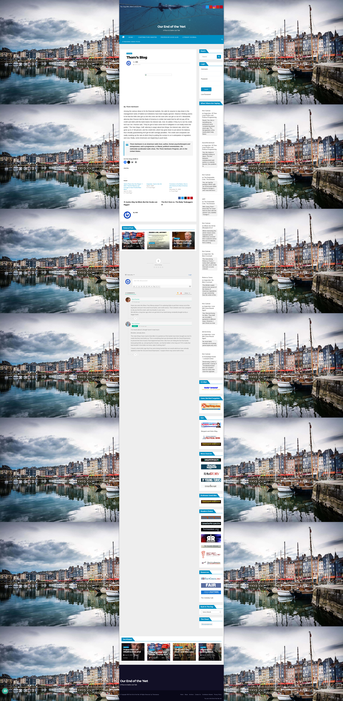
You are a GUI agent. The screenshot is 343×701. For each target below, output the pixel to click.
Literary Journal (189, 37)
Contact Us (198, 694)
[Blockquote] (149, 286)
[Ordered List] (144, 286)
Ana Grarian (135, 299)
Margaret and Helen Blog (209, 431)
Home (131, 37)
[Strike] (141, 286)
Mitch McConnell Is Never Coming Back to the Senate (183, 244)
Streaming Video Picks (131, 42)
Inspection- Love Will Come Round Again (208, 308)
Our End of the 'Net (171, 26)
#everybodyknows (207, 624)
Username (204, 69)
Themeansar (155, 694)
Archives (191, 694)
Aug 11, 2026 (206, 655)
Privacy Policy (218, 694)
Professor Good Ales (170, 37)
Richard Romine (178, 647)
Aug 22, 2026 (129, 246)
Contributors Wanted (147, 37)
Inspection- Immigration (206, 650)
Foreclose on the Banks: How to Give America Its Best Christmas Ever (178, 185)
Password (204, 79)
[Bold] (134, 286)
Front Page (129, 53)
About (186, 694)
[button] (222, 39)
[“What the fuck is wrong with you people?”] (211, 388)
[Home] (123, 37)
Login (190, 274)
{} (156, 286)
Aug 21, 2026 (180, 655)
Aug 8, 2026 (154, 246)
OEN (136, 62)
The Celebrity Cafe (207, 598)
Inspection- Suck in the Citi (154, 184)
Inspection (126, 647)
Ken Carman (136, 323)
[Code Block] (151, 286)
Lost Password (206, 94)
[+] (159, 286)
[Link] (154, 286)
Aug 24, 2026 (129, 655)
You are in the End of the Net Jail (213, 698)
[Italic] (136, 286)
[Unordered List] (146, 286)
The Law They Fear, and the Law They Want (184, 651)
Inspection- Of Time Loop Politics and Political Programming (209, 115)
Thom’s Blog (136, 57)
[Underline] (139, 286)
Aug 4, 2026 (179, 246)
